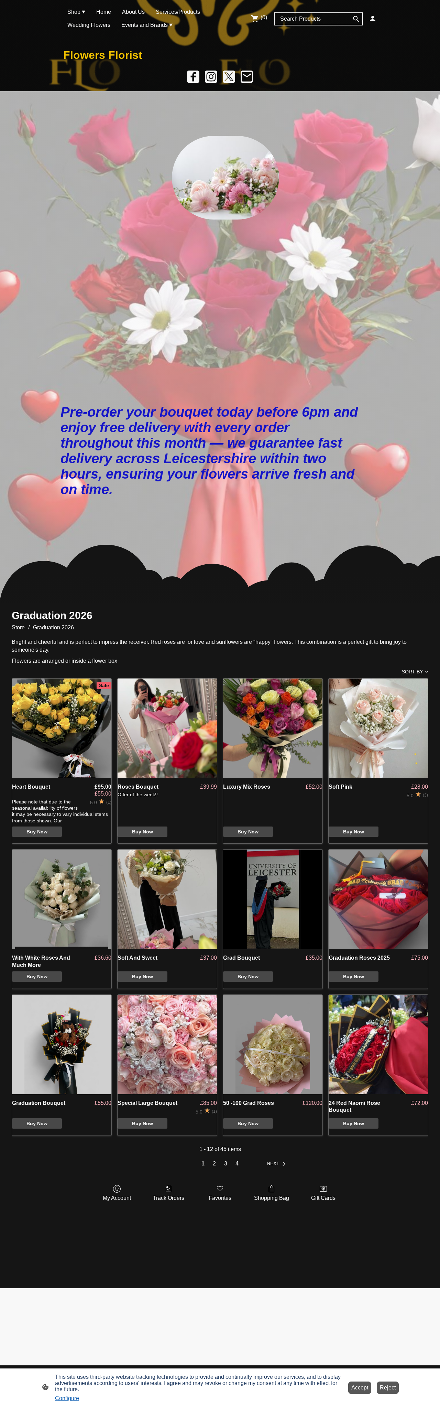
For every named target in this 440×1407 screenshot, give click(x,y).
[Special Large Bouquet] (167, 1044)
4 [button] (237, 1163)
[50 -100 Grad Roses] (272, 1044)
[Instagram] (211, 77)
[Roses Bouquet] (167, 728)
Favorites (220, 1198)
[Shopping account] (372, 18)
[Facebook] (193, 77)
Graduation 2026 (53, 627)
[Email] (247, 77)
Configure (67, 1398)
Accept (359, 1387)
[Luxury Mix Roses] (272, 728)
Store (18, 627)
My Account (117, 1198)
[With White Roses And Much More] (61, 899)
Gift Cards (323, 1198)
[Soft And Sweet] (167, 899)
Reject (388, 1387)
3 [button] (225, 1163)
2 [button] (214, 1163)
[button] (277, 1163)
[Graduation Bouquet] (61, 1044)
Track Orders (168, 1198)
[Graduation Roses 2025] (378, 899)
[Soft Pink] (378, 728)
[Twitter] (229, 77)
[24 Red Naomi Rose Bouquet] (378, 1044)
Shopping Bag (271, 1198)
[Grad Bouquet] (272, 899)
